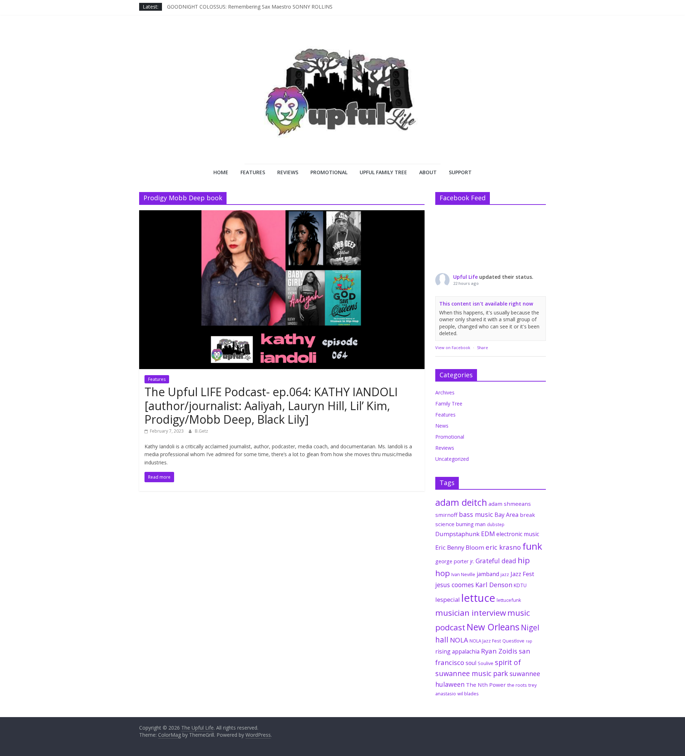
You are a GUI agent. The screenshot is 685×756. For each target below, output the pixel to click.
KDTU (520, 585)
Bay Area (506, 515)
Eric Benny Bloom (459, 547)
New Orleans (493, 627)
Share (482, 347)
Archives (445, 392)
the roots (517, 685)
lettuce (478, 598)
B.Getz (201, 431)
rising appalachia (457, 651)
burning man (471, 524)
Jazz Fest (522, 574)
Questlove (513, 640)
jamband (488, 574)
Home (220, 172)
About (428, 172)
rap (529, 641)
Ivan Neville (463, 574)
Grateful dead (496, 560)
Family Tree (448, 403)
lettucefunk (509, 600)
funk (532, 546)
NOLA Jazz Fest (485, 640)
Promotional (328, 172)
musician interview (470, 612)
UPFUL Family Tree (383, 172)
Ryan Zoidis (499, 651)
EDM (488, 533)
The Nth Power (486, 684)
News (441, 425)
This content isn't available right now (486, 303)
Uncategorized (452, 458)
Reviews (287, 172)
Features (252, 172)
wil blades (468, 693)
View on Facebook (452, 347)
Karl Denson (493, 584)
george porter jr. (454, 561)
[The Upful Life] (342, 98)
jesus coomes (454, 584)
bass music (476, 514)
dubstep (495, 524)
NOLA (459, 640)
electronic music (517, 534)
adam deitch (461, 502)
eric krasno (503, 547)
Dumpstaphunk (457, 534)
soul (471, 663)
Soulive (485, 663)
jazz (505, 574)
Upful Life (465, 276)
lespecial (447, 599)
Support (460, 172)
